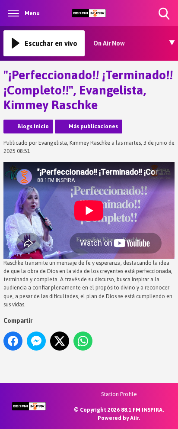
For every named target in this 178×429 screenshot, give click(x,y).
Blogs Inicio (33, 126)
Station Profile (119, 394)
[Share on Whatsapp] (82, 341)
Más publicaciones (93, 126)
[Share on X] (59, 341)
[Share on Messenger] (36, 341)
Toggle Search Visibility (165, 20)
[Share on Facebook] (12, 341)
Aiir (134, 418)
